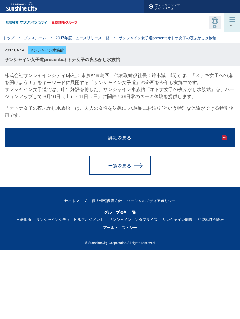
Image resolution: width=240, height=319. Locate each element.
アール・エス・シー (120, 227)
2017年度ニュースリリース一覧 (82, 38)
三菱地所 (23, 219)
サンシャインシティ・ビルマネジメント (70, 219)
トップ (8, 38)
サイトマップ (75, 200)
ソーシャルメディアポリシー (151, 200)
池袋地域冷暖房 (211, 219)
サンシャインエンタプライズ (133, 219)
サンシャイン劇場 (177, 219)
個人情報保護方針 (107, 200)
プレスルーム (35, 38)
